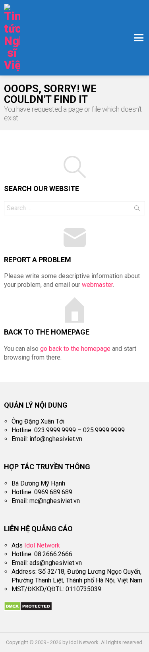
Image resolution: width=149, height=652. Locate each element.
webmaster (97, 284)
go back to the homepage (75, 348)
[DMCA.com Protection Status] (28, 609)
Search (137, 210)
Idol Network (42, 545)
